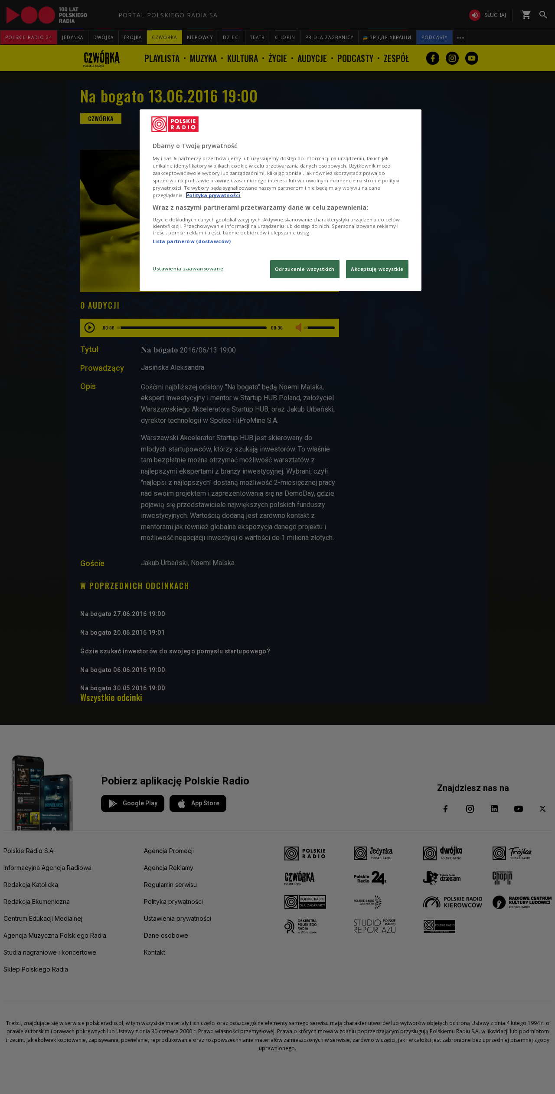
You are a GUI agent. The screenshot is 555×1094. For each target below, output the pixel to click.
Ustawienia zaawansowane (188, 268)
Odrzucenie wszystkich (305, 269)
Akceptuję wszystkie (377, 269)
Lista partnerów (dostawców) (192, 241)
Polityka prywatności (213, 195)
